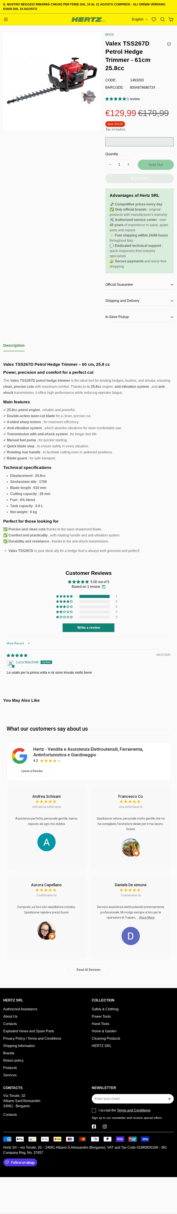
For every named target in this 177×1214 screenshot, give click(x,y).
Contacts (10, 1024)
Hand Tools (100, 1024)
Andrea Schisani (46, 796)
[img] (17, 655)
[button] (162, 19)
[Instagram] (105, 1126)
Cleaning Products (106, 1038)
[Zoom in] (92, 41)
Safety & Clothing (105, 1009)
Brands (8, 1053)
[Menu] (5, 19)
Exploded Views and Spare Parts (28, 1031)
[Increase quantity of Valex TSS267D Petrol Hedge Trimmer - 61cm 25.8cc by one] (128, 164)
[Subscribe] (169, 1098)
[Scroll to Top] (169, 1190)
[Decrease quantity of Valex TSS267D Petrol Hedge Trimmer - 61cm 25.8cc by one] (110, 164)
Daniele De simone (131, 885)
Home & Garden (104, 1031)
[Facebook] (94, 1126)
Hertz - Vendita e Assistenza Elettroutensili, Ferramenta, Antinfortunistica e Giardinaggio (88, 752)
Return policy (13, 1060)
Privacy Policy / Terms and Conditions (32, 1038)
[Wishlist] (153, 19)
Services (10, 1075)
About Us (10, 1016)
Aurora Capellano (46, 885)
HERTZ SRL (101, 1046)
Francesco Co (130, 796)
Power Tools (101, 1016)
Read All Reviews (89, 969)
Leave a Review (32, 771)
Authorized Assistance (20, 1009)
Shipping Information (19, 1046)
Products (10, 1068)
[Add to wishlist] (169, 44)
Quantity (111, 154)
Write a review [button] (88, 627)
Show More (147, 917)
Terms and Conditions (133, 1110)
